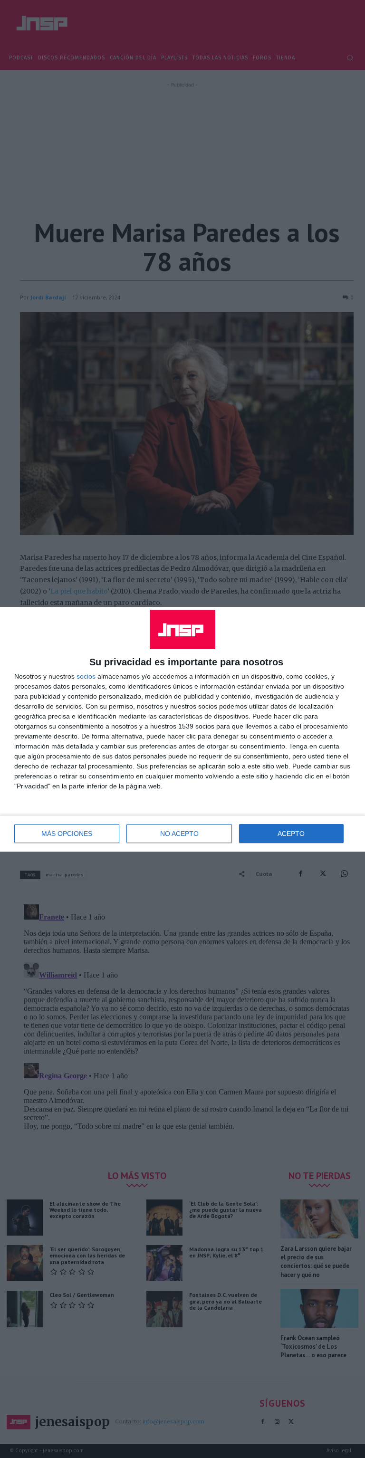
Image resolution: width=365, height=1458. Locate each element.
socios (86, 676)
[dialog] (182, 729)
